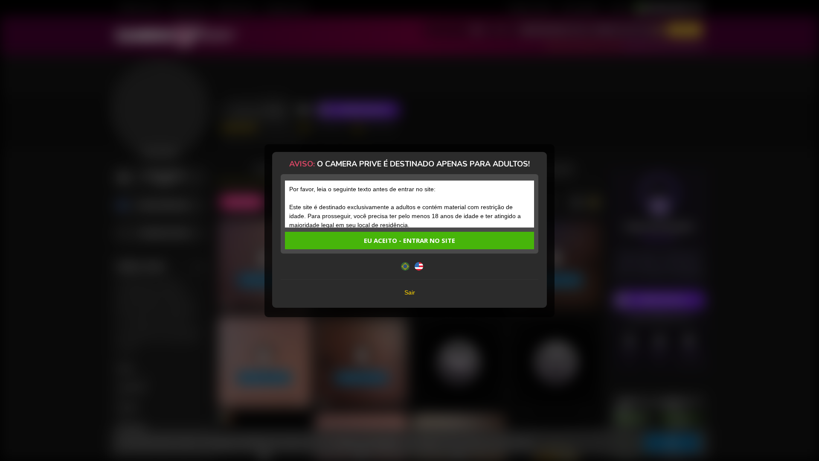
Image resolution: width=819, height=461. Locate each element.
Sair (409, 292)
